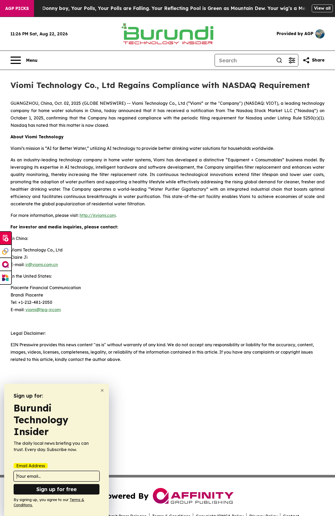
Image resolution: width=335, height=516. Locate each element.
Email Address (30, 465)
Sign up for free (56, 489)
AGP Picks (17, 8)
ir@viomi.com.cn (41, 264)
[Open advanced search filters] (292, 60)
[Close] (102, 390)
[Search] (279, 60)
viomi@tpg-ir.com (43, 309)
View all (322, 8)
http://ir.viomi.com (98, 215)
